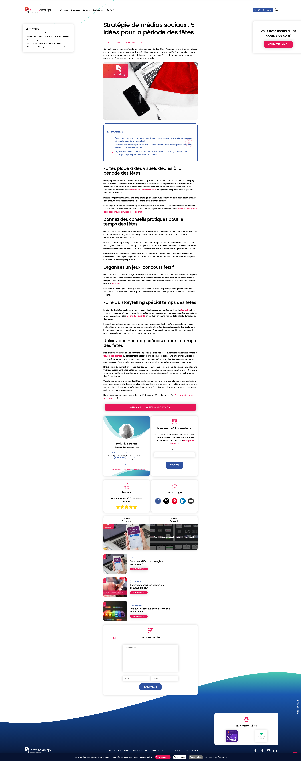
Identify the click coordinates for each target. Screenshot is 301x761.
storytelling (185, 310)
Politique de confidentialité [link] (216, 757)
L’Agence (64, 10)
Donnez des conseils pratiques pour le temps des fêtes (48, 36)
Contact (110, 10)
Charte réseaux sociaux (118, 750)
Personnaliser (196, 757)
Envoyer (174, 465)
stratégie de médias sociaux (143, 190)
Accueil (106, 43)
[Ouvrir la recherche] (276, 10)
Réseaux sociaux (132, 43)
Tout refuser (179, 757)
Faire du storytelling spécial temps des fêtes (44, 43)
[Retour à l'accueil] (38, 10)
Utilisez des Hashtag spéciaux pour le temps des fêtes (47, 47)
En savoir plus (139, 569)
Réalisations (98, 10)
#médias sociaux (114, 469)
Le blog (86, 10)
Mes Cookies (192, 750)
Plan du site (157, 750)
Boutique (178, 750)
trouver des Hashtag (112, 356)
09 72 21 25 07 (265, 10)
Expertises (75, 10)
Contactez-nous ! (278, 44)
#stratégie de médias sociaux (134, 469)
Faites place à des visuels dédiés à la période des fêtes (48, 33)
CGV (169, 750)
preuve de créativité (136, 316)
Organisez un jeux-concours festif (40, 40)
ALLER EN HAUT (297, 707)
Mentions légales (141, 750)
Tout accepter (162, 757)
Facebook (115, 284)
